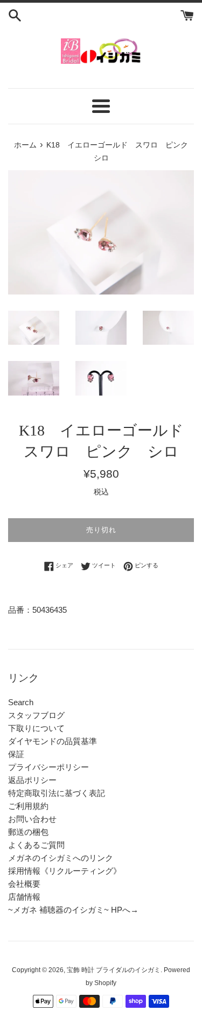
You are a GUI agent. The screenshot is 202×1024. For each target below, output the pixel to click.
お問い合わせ (32, 819)
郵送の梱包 (28, 831)
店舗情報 (24, 896)
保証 (16, 754)
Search (20, 702)
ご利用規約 (28, 806)
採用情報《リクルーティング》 (64, 870)
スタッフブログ (36, 715)
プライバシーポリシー (48, 767)
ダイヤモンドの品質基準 (52, 741)
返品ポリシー (32, 780)
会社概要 (24, 883)
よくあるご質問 (36, 844)
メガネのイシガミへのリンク (60, 857)
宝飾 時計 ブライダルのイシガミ (114, 970)
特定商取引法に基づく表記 (56, 793)
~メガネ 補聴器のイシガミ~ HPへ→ (73, 909)
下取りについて (36, 728)
